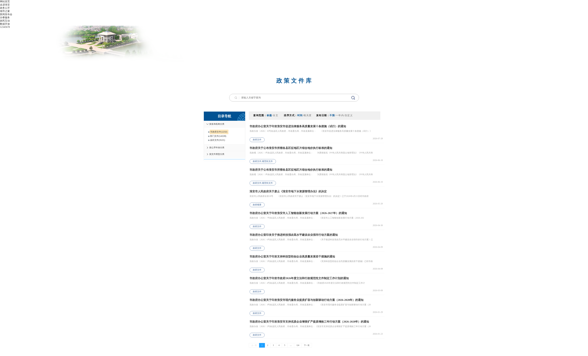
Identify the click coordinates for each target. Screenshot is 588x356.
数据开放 (5, 24)
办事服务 (5, 17)
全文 (275, 115)
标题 (269, 115)
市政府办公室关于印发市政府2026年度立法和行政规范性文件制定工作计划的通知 (299, 278)
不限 (332, 115)
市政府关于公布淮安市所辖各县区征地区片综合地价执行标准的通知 (291, 147)
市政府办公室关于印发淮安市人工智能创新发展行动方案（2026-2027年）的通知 (298, 213)
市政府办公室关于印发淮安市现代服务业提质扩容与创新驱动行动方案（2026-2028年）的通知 (307, 299)
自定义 (349, 115)
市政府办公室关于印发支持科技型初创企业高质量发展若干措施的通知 (292, 256)
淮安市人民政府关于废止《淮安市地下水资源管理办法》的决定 (288, 191)
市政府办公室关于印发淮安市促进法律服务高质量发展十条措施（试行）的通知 (298, 126)
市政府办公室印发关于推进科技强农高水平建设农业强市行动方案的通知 (294, 234)
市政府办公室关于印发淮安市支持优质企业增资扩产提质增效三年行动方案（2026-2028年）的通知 (309, 321)
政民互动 (5, 20)
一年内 (340, 115)
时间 (300, 115)
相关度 (307, 115)
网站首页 (5, 1)
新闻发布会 (6, 14)
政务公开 (5, 8)
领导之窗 (5, 11)
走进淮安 (5, 4)
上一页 (254, 345)
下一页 (306, 345)
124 (297, 345)
